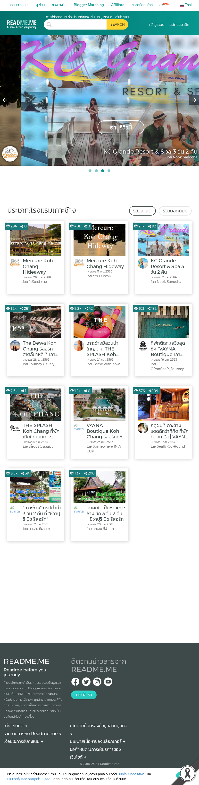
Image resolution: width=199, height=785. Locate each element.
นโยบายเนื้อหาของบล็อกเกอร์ (96, 741)
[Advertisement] (99, 591)
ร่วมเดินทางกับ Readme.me (31, 733)
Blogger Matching (89, 5)
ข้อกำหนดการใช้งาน (132, 774)
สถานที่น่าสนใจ (18, 5)
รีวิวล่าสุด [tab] (142, 211)
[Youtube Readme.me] (108, 683)
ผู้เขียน (40, 5)
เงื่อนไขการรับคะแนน (22, 741)
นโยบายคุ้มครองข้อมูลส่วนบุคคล (29, 779)
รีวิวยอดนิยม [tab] (175, 211)
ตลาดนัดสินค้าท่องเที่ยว (150, 4)
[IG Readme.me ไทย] (97, 683)
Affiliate (117, 5)
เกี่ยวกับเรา (14, 725)
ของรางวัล (59, 5)
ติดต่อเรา (84, 694)
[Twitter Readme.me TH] (86, 683)
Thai (188, 5)
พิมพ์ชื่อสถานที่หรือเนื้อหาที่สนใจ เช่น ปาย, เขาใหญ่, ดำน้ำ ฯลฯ (87, 17)
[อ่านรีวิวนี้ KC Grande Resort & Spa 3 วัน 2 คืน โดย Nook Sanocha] (99, 100)
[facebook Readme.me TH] (75, 683)
